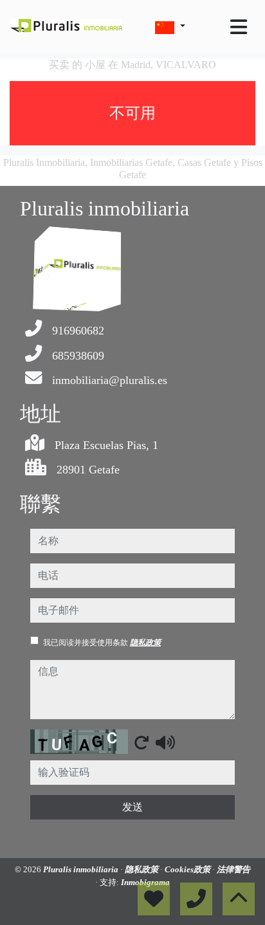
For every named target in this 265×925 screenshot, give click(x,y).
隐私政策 (145, 642)
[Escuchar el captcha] (165, 742)
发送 (132, 806)
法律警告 (233, 869)
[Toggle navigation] (239, 27)
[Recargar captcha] (141, 742)
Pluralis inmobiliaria (81, 869)
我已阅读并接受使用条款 (102, 642)
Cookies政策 (188, 869)
